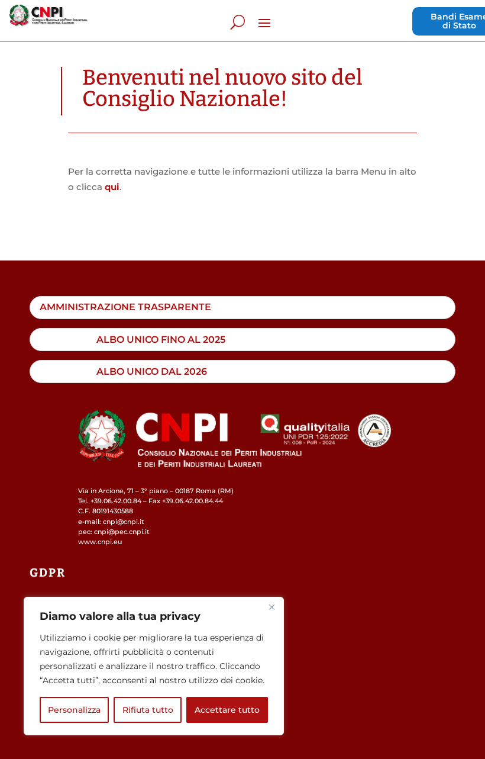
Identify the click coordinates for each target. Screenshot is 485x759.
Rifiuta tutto (147, 710)
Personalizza (74, 710)
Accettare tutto (227, 710)
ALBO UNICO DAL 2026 (151, 371)
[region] (154, 666)
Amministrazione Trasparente (125, 307)
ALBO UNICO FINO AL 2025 (160, 339)
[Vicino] (271, 607)
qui (112, 186)
